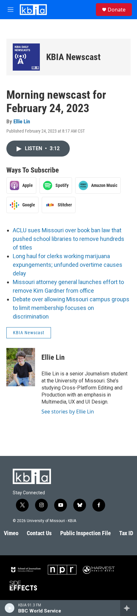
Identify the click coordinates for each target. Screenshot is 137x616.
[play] (10, 608)
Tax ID (126, 533)
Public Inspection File (85, 533)
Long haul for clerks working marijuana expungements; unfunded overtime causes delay (67, 265)
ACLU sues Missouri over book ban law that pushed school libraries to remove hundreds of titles (68, 239)
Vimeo (11, 533)
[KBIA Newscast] (26, 57)
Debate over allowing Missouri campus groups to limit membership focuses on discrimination (71, 308)
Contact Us (39, 533)
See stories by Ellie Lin (67, 411)
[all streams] (128, 608)
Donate (117, 9)
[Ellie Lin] (20, 367)
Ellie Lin (21, 121)
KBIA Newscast (73, 57)
